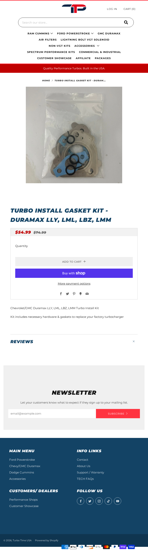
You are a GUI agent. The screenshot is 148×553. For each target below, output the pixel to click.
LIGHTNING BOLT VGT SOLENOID (85, 39)
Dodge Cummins (21, 472)
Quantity (21, 246)
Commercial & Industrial (100, 51)
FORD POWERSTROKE (73, 33)
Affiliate (83, 58)
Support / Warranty (90, 472)
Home (46, 80)
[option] (74, 135)
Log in (112, 8)
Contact (82, 459)
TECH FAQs (85, 479)
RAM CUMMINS (38, 33)
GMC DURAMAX (109, 33)
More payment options (74, 283)
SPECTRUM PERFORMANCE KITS (51, 51)
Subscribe (116, 413)
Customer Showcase (24, 506)
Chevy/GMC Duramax (24, 466)
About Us (83, 466)
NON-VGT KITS (59, 45)
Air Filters (48, 39)
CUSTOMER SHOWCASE (54, 58)
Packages (103, 58)
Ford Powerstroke (22, 459)
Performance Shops (23, 499)
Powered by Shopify (46, 540)
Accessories (85, 45)
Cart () (129, 8)
